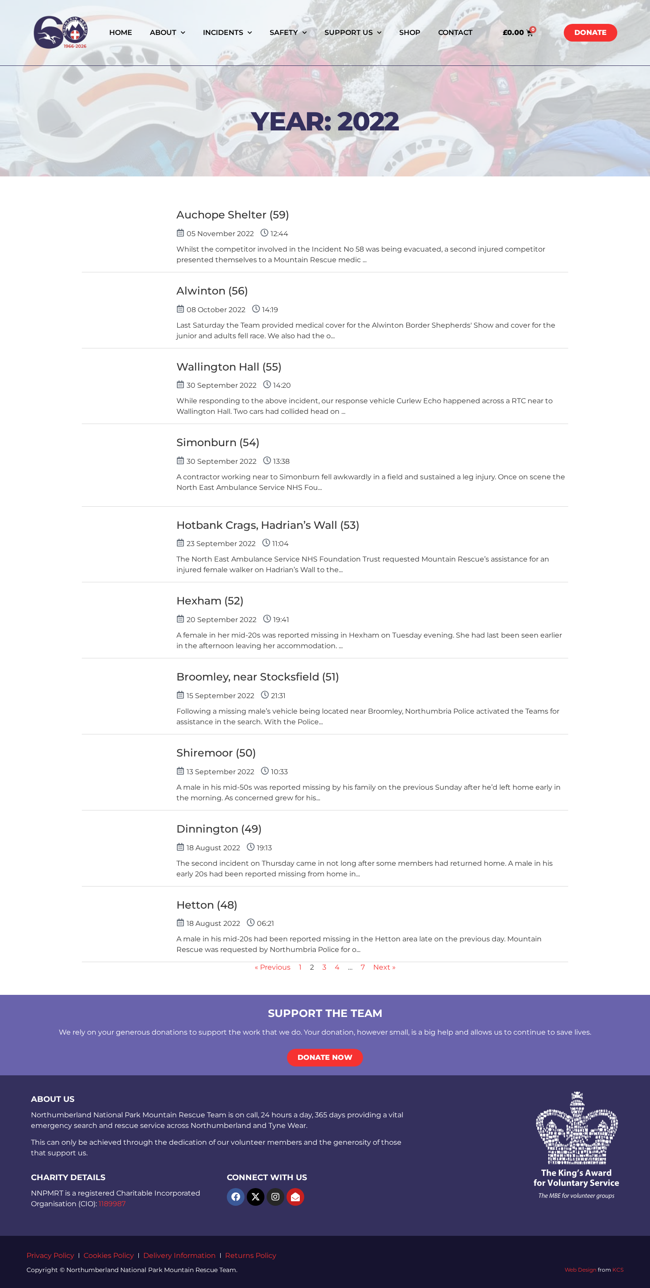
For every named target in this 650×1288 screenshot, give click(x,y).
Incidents (223, 32)
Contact (455, 32)
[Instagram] (275, 1197)
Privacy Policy (50, 1255)
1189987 (112, 1204)
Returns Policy (250, 1255)
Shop (410, 32)
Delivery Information (179, 1255)
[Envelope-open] (295, 1197)
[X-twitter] (255, 1197)
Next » (384, 967)
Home (120, 32)
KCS (617, 1269)
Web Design (580, 1269)
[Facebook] (236, 1197)
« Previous (273, 967)
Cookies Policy (109, 1255)
